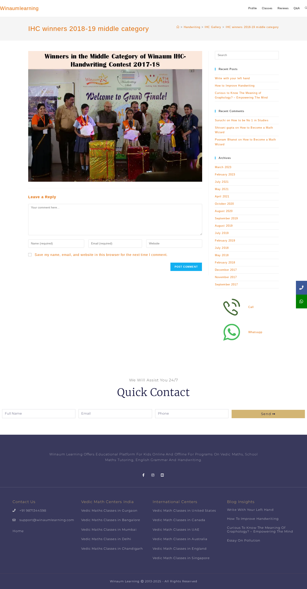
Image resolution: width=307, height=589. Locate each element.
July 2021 (222, 181)
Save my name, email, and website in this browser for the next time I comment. (101, 255)
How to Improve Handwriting (235, 85)
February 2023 (225, 174)
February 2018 (225, 262)
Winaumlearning (19, 8)
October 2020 (224, 203)
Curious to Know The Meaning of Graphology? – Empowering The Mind (260, 529)
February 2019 (225, 240)
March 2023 (223, 167)
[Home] (177, 27)
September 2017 (226, 284)
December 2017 (226, 269)
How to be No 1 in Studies (250, 120)
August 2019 (224, 225)
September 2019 (226, 218)
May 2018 (222, 255)
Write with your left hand (232, 78)
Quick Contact (153, 392)
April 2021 (222, 196)
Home (18, 531)
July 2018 (222, 247)
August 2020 (224, 211)
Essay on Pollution (243, 540)
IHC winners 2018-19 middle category (252, 27)
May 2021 (222, 189)
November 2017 (226, 277)
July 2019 (222, 233)
